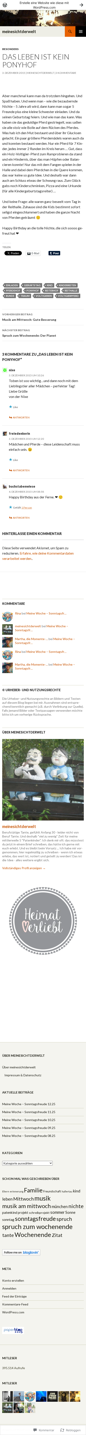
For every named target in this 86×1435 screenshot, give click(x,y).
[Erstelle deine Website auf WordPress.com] (43, 5)
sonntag (8, 1220)
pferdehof (13, 290)
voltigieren (44, 295)
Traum (25, 295)
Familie (33, 1190)
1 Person (26, 507)
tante (8, 1235)
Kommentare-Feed (15, 1304)
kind (50, 285)
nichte (76, 1206)
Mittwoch (23, 1199)
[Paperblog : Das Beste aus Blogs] (13, 1330)
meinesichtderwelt (19, 31)
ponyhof (32, 290)
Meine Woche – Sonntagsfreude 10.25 (28, 1120)
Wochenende (33, 1234)
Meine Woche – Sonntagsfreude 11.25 (28, 1112)
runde (10, 295)
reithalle (71, 290)
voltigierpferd (68, 295)
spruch (64, 1219)
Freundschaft (52, 1191)
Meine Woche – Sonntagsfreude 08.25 (28, 1136)
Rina (18, 613)
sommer (57, 1212)
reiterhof (51, 290)
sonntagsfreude (35, 1218)
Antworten (21, 417)
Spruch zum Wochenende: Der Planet (29, 333)
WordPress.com (13, 1312)
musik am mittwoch (26, 1206)
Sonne (70, 1212)
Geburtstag (32, 285)
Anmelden (9, 1288)
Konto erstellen (13, 1280)
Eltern (5, 1191)
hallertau (67, 1191)
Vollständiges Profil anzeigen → (24, 868)
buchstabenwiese (22, 486)
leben (7, 1198)
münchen (60, 1206)
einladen (12, 285)
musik (42, 1198)
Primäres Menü (80, 31)
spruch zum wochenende (37, 1226)
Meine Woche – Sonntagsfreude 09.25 (28, 1128)
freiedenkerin (19, 433)
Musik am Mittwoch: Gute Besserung (29, 317)
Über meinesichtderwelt (19, 1067)
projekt (23, 1212)
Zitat (57, 1235)
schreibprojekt (39, 1212)
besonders (10, 49)
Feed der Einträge (14, 1296)
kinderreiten (67, 285)
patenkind (9, 1212)
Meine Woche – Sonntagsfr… (46, 613)
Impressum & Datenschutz (22, 1075)
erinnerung (16, 1191)
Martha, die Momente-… (31, 639)
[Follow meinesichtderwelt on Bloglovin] (21, 1252)
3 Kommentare (66, 72)
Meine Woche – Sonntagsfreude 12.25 (28, 1104)
